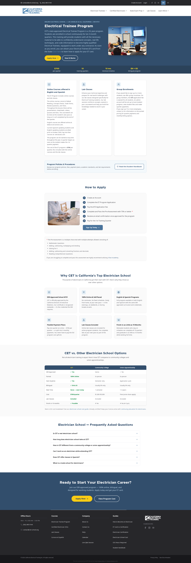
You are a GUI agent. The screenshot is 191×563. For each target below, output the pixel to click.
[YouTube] (158, 3)
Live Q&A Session (88, 542)
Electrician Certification (120, 532)
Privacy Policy (154, 557)
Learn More (162, 11)
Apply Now (51, 58)
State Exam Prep (136, 11)
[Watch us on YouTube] (153, 528)
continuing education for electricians (133, 409)
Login (145, 3)
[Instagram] (155, 3)
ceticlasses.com (60, 134)
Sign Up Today (91, 227)
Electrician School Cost (120, 537)
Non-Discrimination (165, 557)
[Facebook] (152, 3)
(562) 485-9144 (47, 3)
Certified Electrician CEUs (59, 527)
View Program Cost (106, 499)
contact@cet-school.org (30, 3)
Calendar (85, 537)
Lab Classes (151, 11)
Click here (57, 51)
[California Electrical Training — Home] (32, 11)
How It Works (70, 58)
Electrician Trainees (98, 11)
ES (168, 3)
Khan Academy (113, 258)
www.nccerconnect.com (55, 125)
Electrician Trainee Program (60, 522)
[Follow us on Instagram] (149, 528)
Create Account (136, 3)
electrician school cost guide (79, 409)
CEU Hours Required (119, 542)
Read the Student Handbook (130, 166)
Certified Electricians (117, 11)
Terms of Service (111, 561)
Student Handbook (119, 548)
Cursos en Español (57, 537)
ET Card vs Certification (120, 527)
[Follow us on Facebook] (145, 528)
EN (163, 3)
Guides (115, 516)
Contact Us (85, 527)
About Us (85, 522)
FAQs (84, 532)
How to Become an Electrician (123, 522)
